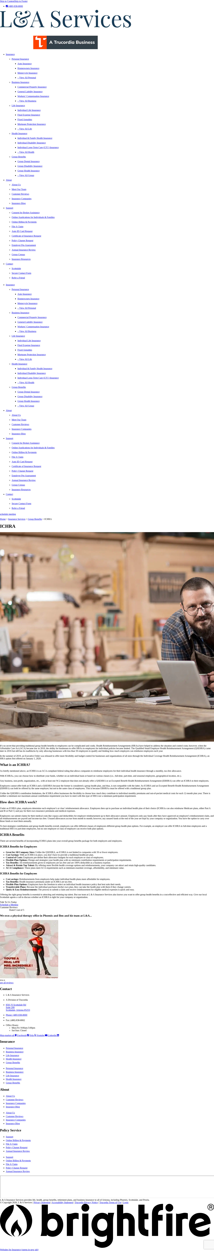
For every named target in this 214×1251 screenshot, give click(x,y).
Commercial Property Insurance (32, 87)
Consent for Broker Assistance (26, 212)
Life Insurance (18, 105)
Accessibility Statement (62, 1202)
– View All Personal (26, 77)
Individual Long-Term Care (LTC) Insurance (38, 147)
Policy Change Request (22, 240)
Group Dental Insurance (28, 161)
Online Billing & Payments (24, 222)
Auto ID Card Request (22, 231)
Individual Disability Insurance (31, 143)
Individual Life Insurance (29, 110)
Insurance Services (16, 519)
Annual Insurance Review (24, 250)
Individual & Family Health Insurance (34, 138)
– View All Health (25, 152)
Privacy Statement (42, 1202)
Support (9, 208)
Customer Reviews (20, 194)
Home (3, 519)
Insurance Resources (21, 259)
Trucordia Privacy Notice (86, 1202)
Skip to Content (7, 1)
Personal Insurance (20, 59)
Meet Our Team (19, 189)
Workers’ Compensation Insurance (33, 96)
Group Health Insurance (28, 170)
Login (125, 1202)
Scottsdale (16, 268)
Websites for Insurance (19, 1249)
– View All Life (24, 129)
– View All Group (25, 175)
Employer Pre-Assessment (24, 245)
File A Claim (17, 226)
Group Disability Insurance (29, 166)
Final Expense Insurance (28, 115)
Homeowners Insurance (28, 68)
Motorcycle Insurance (27, 73)
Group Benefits (19, 157)
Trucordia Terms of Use (110, 1202)
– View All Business (26, 101)
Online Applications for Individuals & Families (33, 217)
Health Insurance (19, 133)
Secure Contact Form (21, 273)
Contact (9, 264)
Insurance (10, 54)
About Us (16, 184)
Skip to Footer (21, 1)
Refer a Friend (18, 278)
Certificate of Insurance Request (26, 236)
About (9, 180)
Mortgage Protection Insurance (31, 124)
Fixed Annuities (24, 119)
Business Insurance (20, 82)
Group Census (18, 254)
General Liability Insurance (30, 91)
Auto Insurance (24, 63)
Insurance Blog (19, 203)
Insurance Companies (21, 198)
